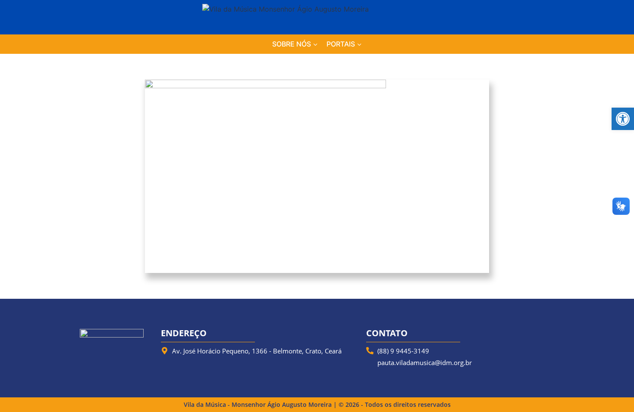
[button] (623, 119)
